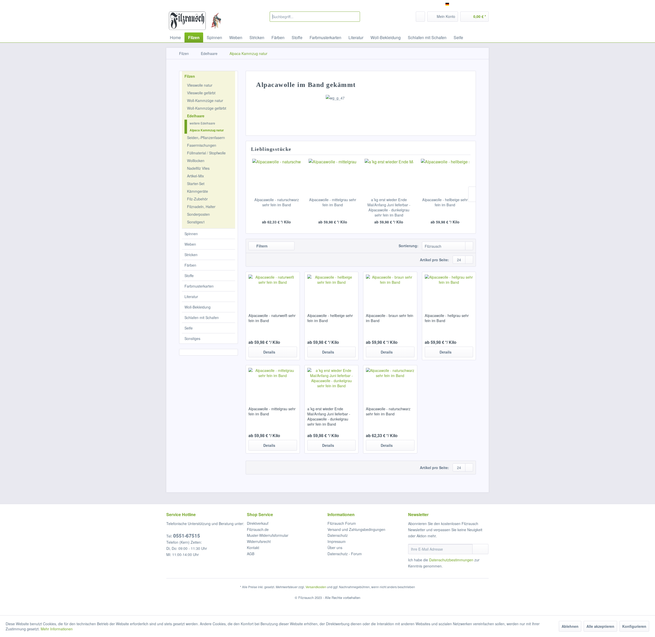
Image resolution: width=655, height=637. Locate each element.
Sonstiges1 (196, 221)
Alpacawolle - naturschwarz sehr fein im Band (276, 202)
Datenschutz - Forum (345, 553)
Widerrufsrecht (259, 541)
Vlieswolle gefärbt (201, 92)
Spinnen (191, 233)
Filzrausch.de (258, 529)
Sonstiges (192, 338)
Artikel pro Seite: (434, 259)
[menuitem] (315, 17)
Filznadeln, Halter (201, 206)
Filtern (261, 245)
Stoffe (189, 275)
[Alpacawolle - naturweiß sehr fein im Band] (272, 290)
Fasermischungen (201, 145)
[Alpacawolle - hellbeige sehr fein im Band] (445, 177)
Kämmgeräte (197, 191)
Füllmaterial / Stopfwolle (206, 152)
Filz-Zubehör (197, 198)
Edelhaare (195, 115)
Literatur (191, 296)
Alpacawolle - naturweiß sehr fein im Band (272, 318)
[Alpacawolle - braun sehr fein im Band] (390, 290)
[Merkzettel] (420, 17)
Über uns (335, 547)
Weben (190, 244)
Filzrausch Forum (342, 523)
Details (269, 352)
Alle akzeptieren (600, 626)
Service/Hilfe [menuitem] (475, 4)
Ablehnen (570, 626)
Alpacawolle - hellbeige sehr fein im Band (445, 202)
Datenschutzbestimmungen (451, 559)
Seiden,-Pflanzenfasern (206, 137)
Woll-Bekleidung (197, 307)
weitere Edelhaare (202, 123)
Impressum (337, 541)
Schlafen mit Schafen (201, 317)
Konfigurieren (634, 626)
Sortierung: (408, 245)
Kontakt (253, 547)
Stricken (191, 254)
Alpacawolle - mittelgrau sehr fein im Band (332, 202)
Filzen (189, 76)
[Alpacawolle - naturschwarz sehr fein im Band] (276, 177)
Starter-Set (195, 183)
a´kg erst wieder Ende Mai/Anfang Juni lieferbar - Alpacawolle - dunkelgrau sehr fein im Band (388, 207)
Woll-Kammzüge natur (205, 100)
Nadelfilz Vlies (198, 168)
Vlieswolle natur (199, 85)
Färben (190, 265)
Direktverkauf (257, 523)
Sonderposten (198, 214)
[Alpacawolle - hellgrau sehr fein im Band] (449, 290)
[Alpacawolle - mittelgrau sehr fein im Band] (333, 177)
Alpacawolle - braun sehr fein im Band (389, 318)
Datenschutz (338, 535)
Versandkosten (315, 587)
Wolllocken (195, 160)
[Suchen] (355, 17)
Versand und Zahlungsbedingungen (356, 529)
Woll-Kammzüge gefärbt (206, 108)
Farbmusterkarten (199, 286)
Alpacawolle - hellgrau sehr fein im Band (447, 318)
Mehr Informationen (57, 628)
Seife (188, 328)
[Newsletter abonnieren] (480, 549)
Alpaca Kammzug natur (207, 130)
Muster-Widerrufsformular (267, 535)
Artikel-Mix (195, 175)
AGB (250, 553)
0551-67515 (186, 535)
